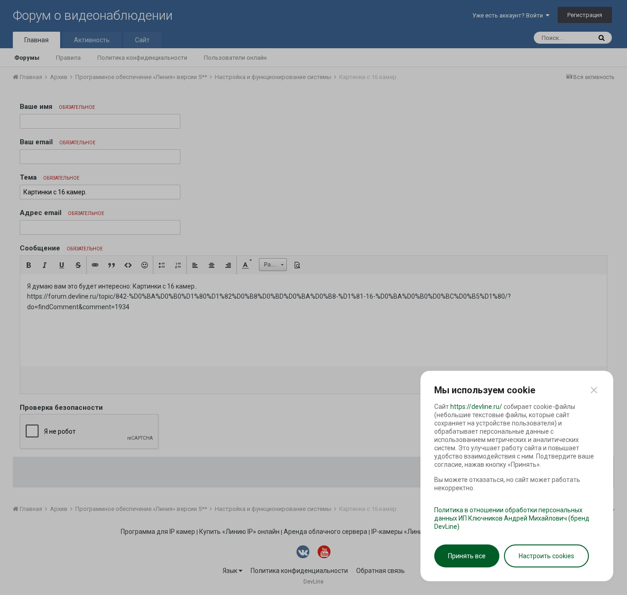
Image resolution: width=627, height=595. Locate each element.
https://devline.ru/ (476, 406)
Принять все (467, 556)
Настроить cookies (546, 556)
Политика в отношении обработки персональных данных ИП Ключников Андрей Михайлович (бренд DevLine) (511, 518)
